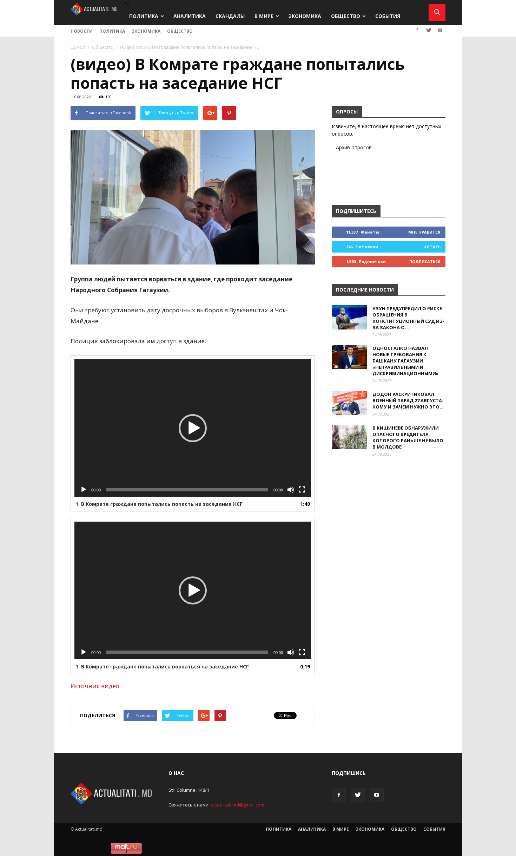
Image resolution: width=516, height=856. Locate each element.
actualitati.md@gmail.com (237, 805)
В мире (263, 16)
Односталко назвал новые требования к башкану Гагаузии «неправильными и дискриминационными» (405, 361)
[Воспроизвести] (83, 489)
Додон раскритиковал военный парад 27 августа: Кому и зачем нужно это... (408, 400)
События (387, 16)
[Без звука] (290, 489)
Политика (143, 16)
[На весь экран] (301, 489)
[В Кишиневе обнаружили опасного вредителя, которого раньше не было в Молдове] (349, 437)
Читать (432, 246)
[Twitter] (428, 30)
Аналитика (189, 16)
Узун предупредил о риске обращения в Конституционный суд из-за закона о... (408, 318)
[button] (437, 12)
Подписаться (425, 261)
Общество (345, 16)
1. (159, 504)
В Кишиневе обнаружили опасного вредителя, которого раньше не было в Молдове (407, 437)
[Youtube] (440, 30)
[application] (192, 428)
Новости (82, 31)
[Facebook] (417, 30)
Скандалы (230, 16)
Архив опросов (354, 147)
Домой (78, 47)
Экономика (305, 16)
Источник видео (96, 686)
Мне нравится (424, 232)
